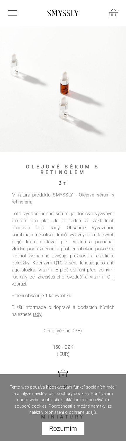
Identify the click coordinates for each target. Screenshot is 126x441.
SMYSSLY (63, 13)
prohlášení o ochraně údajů (70, 412)
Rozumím (63, 428)
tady (37, 314)
